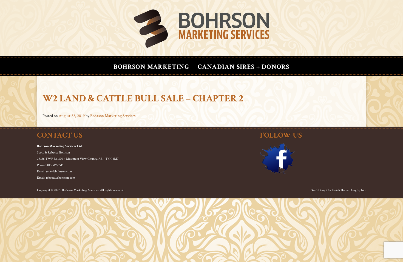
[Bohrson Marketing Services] (201, 29)
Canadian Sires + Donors (244, 66)
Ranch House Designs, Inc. (349, 190)
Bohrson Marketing (151, 66)
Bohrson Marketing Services (112, 115)
